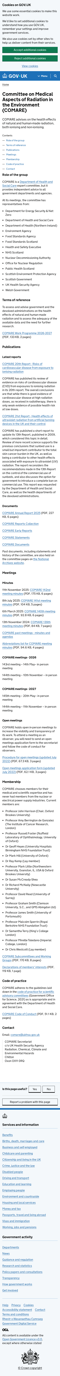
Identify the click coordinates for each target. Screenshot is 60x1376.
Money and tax (11, 1208)
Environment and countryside (20, 1196)
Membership (13, 159)
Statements (16, 537)
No (51, 1089)
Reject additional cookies (30, 58)
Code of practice (15, 164)
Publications (12, 149)
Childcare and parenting (17, 1153)
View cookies (30, 66)
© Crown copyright (30, 1368)
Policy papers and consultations (22, 1272)
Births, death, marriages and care (23, 1141)
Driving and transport (15, 1178)
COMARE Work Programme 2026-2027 (27, 333)
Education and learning (16, 1184)
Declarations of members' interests (24, 967)
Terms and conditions (15, 1314)
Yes (37, 1089)
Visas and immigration (16, 1221)
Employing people (13, 1190)
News (6, 1253)
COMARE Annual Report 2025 (21, 513)
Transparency (11, 1278)
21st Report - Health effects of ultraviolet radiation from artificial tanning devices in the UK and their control (28, 420)
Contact (10, 168)
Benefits (7, 1135)
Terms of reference (16, 145)
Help (5, 1305)
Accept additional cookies (30, 50)
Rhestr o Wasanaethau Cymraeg (22, 1319)
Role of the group (15, 140)
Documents (15, 544)
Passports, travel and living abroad (24, 1215)
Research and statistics (17, 1265)
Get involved (10, 1290)
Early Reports (17, 530)
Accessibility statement (17, 1309)
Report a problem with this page (30, 1102)
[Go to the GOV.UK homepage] (14, 76)
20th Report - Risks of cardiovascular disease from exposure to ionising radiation (27, 367)
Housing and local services (19, 1202)
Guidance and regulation (17, 1259)
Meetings (11, 154)
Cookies (29, 1305)
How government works (17, 1284)
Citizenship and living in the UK (21, 1159)
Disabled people (12, 1172)
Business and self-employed (19, 1147)
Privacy (16, 1305)
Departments (10, 1247)
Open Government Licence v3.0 (22, 1339)
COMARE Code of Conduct (19, 1014)
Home (5, 84)
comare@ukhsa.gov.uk (25, 1034)
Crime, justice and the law (18, 1165)
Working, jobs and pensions (19, 1227)
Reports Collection (20, 523)
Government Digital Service (19, 1323)
